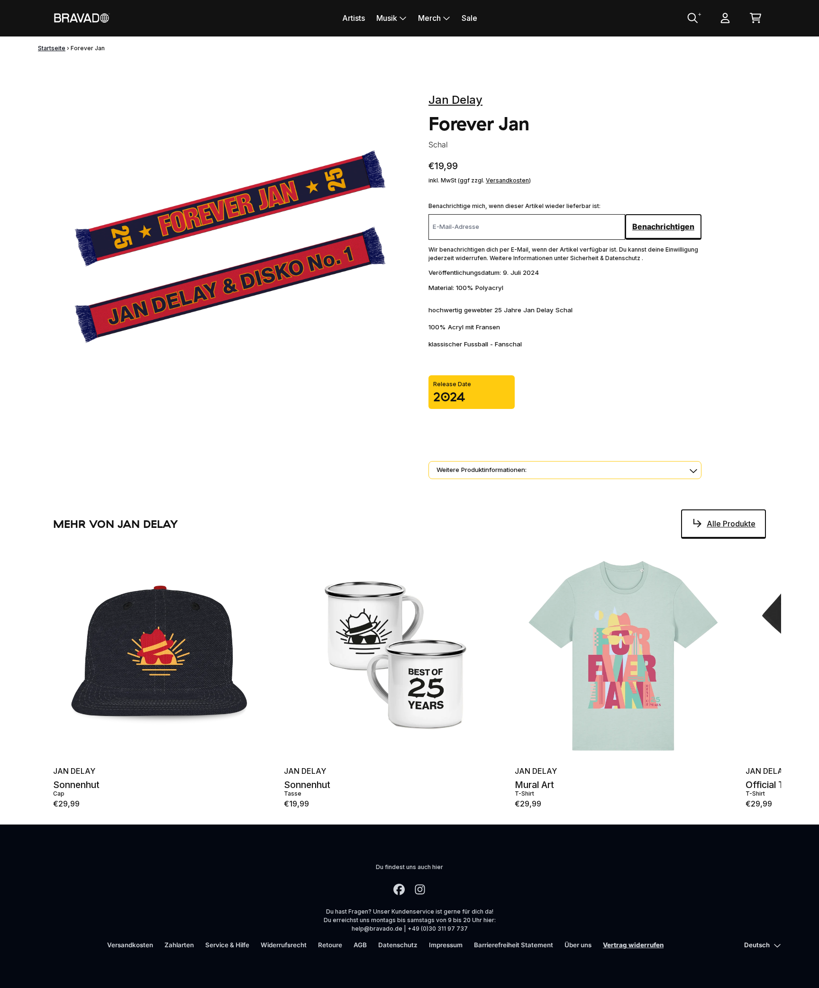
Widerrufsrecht (284, 945)
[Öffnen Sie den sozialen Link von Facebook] (399, 889)
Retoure (330, 945)
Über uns (578, 945)
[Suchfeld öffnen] (692, 18)
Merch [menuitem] (429, 18)
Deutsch (757, 945)
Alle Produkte (731, 523)
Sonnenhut (76, 784)
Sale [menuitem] (469, 18)
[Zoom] (231, 253)
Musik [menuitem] (386, 18)
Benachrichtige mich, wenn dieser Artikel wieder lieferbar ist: (514, 205)
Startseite (51, 48)
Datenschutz (398, 945)
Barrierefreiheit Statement (513, 945)
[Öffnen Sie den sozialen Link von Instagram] (420, 889)
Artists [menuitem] (353, 18)
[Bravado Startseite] (81, 17)
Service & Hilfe (227, 945)
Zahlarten (179, 945)
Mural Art (534, 784)
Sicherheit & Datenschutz (606, 258)
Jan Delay (455, 100)
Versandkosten (507, 180)
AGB (360, 945)
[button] (565, 470)
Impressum (446, 945)
